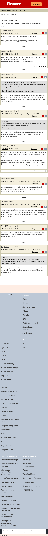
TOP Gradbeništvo (8, 438)
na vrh (24, 46)
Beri (8, 15)
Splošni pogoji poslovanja (28, 328)
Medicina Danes (29, 344)
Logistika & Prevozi (9, 395)
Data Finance (6, 356)
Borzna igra (27, 460)
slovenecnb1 (5, 111)
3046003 (5, 77)
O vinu (3, 415)
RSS (24, 319)
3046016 (5, 204)
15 (45, 77)
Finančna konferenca (9, 478)
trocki (3, 74)
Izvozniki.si (5, 388)
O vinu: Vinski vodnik (31, 486)
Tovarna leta (6, 434)
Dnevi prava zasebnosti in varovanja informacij (9, 523)
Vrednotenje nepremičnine (28, 465)
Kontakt (25, 315)
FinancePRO (6, 380)
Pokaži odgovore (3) (40, 171)
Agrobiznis (5, 348)
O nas (24, 299)
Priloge (25, 311)
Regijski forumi (7, 496)
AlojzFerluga (5, 247)
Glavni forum (13, 20)
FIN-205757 (5, 201)
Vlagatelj (36, 4)
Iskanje (24, 11)
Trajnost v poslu (7, 446)
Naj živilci (5, 407)
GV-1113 (3, 146)
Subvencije (5, 430)
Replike (13, 15)
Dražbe (4, 360)
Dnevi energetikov (8, 482)
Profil (8, 11)
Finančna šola (7, 371)
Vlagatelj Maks (7, 450)
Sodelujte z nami (29, 307)
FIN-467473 (5, 226)
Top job (4, 441)
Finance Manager (8, 364)
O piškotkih (27, 333)
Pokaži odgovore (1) (40, 66)
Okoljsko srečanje (8, 500)
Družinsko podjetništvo (10, 504)
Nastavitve (13, 11)
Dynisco (3, 51)
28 (45, 206)
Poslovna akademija (9, 460)
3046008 (5, 149)
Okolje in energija (8, 411)
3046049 (5, 250)
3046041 (5, 229)
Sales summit (6, 486)
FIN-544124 (5, 30)
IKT (2, 383)
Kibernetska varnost (9, 391)
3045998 (5, 33)
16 (45, 149)
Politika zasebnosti (30, 323)
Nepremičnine (7, 376)
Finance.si (5, 344)
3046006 (5, 114)
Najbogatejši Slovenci (10, 403)
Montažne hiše (7, 399)
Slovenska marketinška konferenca (6, 472)
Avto (3, 352)
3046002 (5, 54)
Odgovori (35, 33)
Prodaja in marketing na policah (9, 491)
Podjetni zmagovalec (9, 426)
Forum (3, 11)
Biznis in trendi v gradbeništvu (8, 516)
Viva (24, 348)
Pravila (19, 11)
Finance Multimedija (9, 368)
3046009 (5, 181)
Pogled (3, 15)
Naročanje (26, 303)
